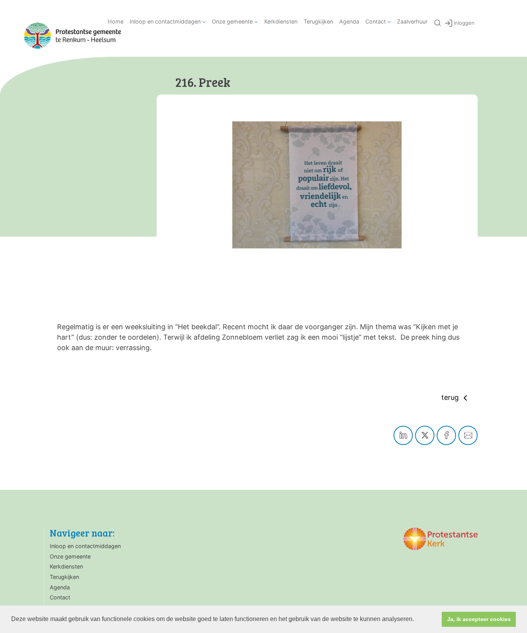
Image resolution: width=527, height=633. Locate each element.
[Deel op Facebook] (446, 435)
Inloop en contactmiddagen (165, 21)
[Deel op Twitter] (424, 435)
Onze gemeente (232, 21)
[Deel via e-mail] (468, 435)
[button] (417, 620)
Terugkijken (318, 21)
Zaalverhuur (412, 21)
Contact (375, 21)
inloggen (464, 23)
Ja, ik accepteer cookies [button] (479, 619)
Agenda (349, 21)
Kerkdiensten (280, 21)
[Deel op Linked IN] (403, 435)
